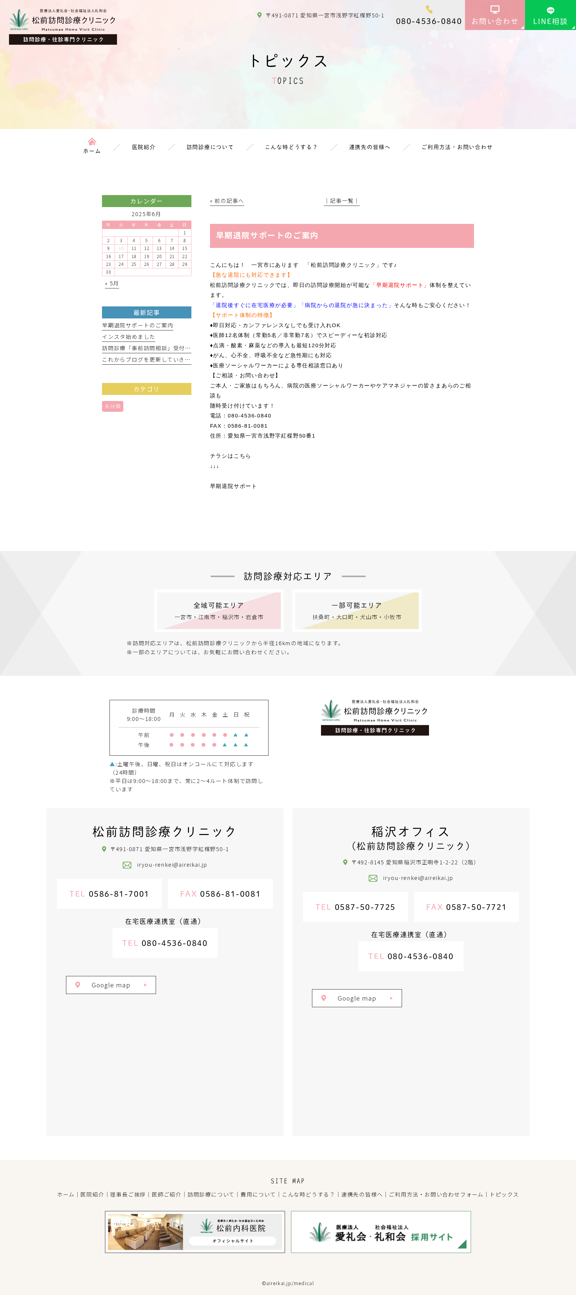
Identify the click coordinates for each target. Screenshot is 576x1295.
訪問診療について (211, 1194)
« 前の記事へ (227, 200)
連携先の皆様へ (362, 1194)
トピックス (504, 1194)
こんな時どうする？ (308, 1194)
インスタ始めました (128, 336)
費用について (258, 1194)
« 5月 (112, 283)
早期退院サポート (233, 486)
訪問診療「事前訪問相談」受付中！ (149, 348)
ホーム (65, 1194)
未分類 (113, 406)
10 (121, 248)
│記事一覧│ (342, 200)
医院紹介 (92, 1194)
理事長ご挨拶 (128, 1194)
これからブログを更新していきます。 (152, 359)
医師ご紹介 (167, 1194)
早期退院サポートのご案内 (137, 325)
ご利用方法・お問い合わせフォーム (436, 1194)
